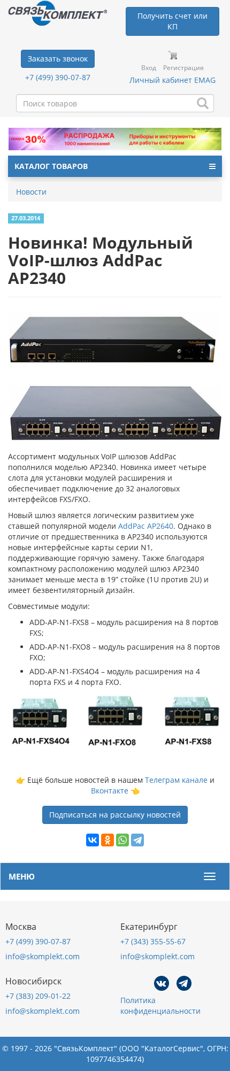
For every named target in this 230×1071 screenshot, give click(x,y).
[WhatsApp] (122, 840)
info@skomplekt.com (42, 956)
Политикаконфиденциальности (160, 1005)
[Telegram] (137, 840)
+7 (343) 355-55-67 (153, 941)
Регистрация (183, 67)
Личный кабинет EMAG (172, 80)
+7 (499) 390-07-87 (57, 77)
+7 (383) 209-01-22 (38, 996)
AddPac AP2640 (145, 526)
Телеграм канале (176, 780)
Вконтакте (109, 790)
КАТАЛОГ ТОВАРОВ (51, 166)
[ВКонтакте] (92, 840)
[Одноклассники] (107, 840)
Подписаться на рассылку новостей (115, 815)
